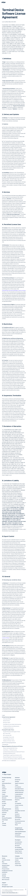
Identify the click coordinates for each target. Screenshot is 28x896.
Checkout (4, 788)
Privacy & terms (5, 868)
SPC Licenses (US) (7, 735)
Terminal (4, 823)
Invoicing (4, 803)
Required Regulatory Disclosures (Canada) (12, 757)
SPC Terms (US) (6, 733)
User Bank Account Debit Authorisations (12, 724)
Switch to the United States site (9, 892)
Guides (3, 858)
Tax (3, 821)
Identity (4, 801)
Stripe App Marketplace (20, 831)
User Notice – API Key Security (10, 750)
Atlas (3, 781)
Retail (16, 824)
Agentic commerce (19, 783)
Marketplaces (18, 796)
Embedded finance (19, 788)
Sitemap (4, 876)
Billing (3, 785)
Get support (5, 884)
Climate (4, 790)
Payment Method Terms (8, 739)
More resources (5, 879)
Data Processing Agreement (9, 742)
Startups (17, 781)
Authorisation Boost (6, 783)
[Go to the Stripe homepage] (3, 772)
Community (4, 863)
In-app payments (19, 794)
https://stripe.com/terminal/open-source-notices (14, 290)
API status (17, 845)
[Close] (25, 889)
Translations (5, 744)
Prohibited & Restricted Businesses (11, 726)
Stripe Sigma (5, 819)
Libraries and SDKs (19, 849)
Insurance (17, 814)
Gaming (16, 808)
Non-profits (17, 819)
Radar (3, 816)
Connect (4, 792)
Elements (4, 798)
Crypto (3, 794)
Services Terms (6, 722)
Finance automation (19, 790)
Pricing (3, 779)
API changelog (18, 847)
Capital (3, 787)
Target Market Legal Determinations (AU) (12, 755)
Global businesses (19, 792)
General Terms (6, 720)
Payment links (5, 810)
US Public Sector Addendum (9, 760)
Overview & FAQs (7, 719)
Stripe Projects (18, 851)
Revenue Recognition (7, 818)
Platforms (17, 799)
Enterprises (17, 779)
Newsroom (17, 861)
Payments (4, 812)
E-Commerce (18, 787)
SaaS (16, 801)
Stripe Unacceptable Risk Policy (10, 748)
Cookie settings (5, 877)
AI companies (18, 803)
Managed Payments (6, 808)
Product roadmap (19, 858)
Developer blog (18, 853)
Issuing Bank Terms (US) (8, 737)
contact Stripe (5, 637)
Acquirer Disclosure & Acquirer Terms (11, 731)
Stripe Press (18, 863)
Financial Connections (7, 799)
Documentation (18, 842)
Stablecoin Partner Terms (9, 740)
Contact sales (18, 865)
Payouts (4, 814)
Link (3, 807)
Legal (3, 715)
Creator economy (19, 805)
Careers (17, 860)
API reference (18, 843)
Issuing (3, 805)
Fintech (16, 807)
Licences (4, 874)
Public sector (18, 823)
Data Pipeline (5, 796)
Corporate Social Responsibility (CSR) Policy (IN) (14, 758)
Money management (19, 798)
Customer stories (6, 860)
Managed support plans (7, 886)
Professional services (20, 821)
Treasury (4, 825)
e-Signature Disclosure (8, 728)
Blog (3, 861)
